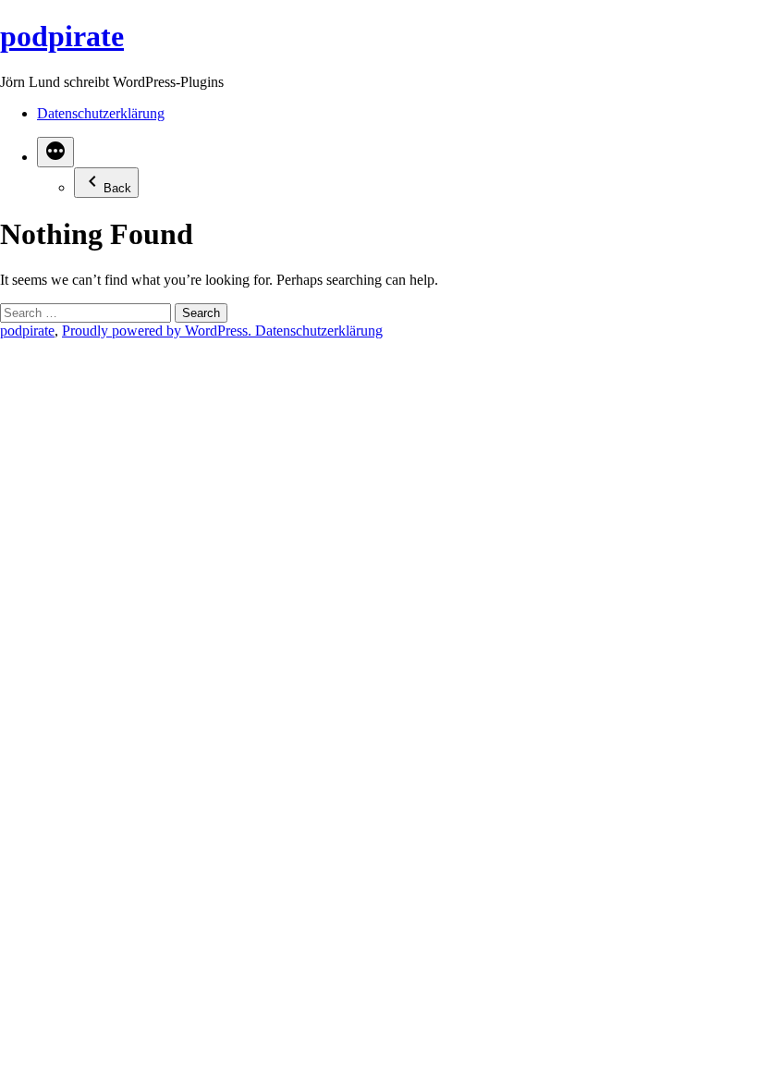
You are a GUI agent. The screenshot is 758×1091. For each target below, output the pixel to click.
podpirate (62, 36)
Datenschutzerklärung (101, 113)
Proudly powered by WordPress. (158, 330)
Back (117, 188)
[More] (55, 152)
